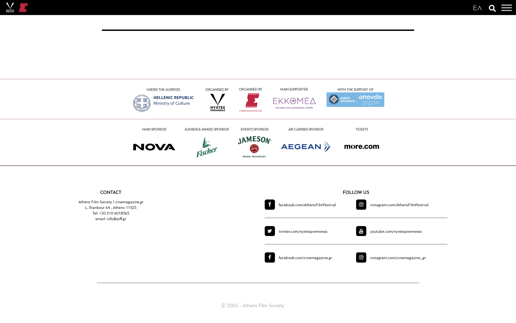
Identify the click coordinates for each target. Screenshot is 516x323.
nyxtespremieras (303, 232)
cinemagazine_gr (398, 258)
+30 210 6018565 (114, 214)
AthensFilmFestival (307, 205)
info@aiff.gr (116, 219)
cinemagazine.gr (129, 202)
